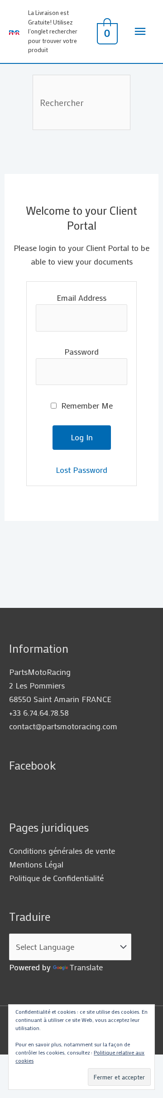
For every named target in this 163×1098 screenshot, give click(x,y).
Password (81, 351)
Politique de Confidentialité (56, 877)
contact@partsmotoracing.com (63, 726)
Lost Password (81, 469)
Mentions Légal (36, 864)
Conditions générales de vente (62, 850)
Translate (86, 967)
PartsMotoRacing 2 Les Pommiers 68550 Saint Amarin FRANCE (60, 685)
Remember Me (86, 405)
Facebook (32, 765)
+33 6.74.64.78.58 (39, 712)
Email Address (81, 297)
